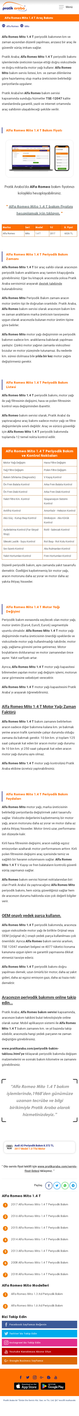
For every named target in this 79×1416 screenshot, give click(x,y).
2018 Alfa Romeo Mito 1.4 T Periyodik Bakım (39, 1274)
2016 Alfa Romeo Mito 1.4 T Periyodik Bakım (39, 1216)
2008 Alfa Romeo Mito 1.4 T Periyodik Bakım (39, 1262)
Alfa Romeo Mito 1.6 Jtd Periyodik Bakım (37, 1305)
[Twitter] (57, 1185)
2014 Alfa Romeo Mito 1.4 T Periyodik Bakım (39, 1239)
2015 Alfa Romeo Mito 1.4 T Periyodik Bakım (39, 1227)
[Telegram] (73, 1185)
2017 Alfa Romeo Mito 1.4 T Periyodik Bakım (39, 1204)
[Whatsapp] (65, 1185)
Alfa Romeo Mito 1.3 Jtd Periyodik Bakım (37, 1294)
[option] (39, 1147)
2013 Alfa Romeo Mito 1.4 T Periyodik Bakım (39, 1251)
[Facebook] (49, 1185)
